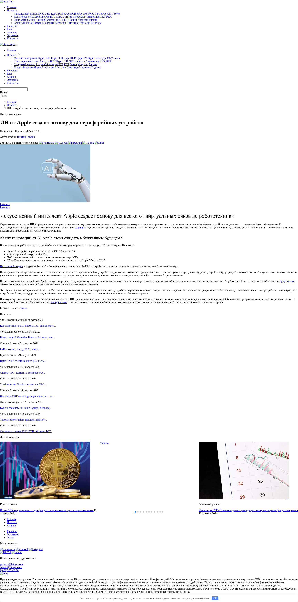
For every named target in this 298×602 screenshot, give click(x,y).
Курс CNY (107, 13)
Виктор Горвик (26, 136)
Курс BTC (50, 16)
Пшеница (72, 22)
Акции (40, 19)
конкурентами (59, 302)
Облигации (51, 19)
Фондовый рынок (24, 19)
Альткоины (92, 16)
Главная (11, 7)
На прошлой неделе (11, 266)
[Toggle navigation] (16, 45)
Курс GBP (94, 13)
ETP (66, 19)
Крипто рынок (22, 16)
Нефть (37, 22)
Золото (50, 22)
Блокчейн (37, 16)
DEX (109, 16)
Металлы (60, 22)
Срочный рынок (23, 22)
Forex (117, 13)
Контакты (12, 38)
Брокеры (12, 26)
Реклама (5, 204)
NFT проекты (77, 16)
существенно (287, 281)
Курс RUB (70, 13)
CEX (102, 16)
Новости (12, 10)
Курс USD (44, 13)
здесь (24, 308)
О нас (10, 537)
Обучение (12, 35)
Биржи (93, 19)
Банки (73, 19)
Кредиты (83, 19)
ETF (60, 19)
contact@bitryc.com (11, 567)
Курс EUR (57, 13)
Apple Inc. (80, 227)
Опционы (84, 22)
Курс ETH (62, 16)
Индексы (96, 22)
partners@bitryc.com (11, 564)
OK (215, 598)
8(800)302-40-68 (9, 570)
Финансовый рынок (26, 13)
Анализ (11, 32)
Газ (44, 22)
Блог (9, 29)
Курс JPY (82, 13)
